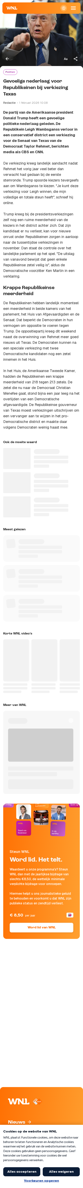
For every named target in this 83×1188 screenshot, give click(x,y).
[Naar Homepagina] (11, 8)
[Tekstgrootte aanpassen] (66, 59)
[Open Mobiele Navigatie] (73, 8)
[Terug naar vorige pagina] (7, 59)
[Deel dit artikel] (76, 59)
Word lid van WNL (42, 927)
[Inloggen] (63, 8)
